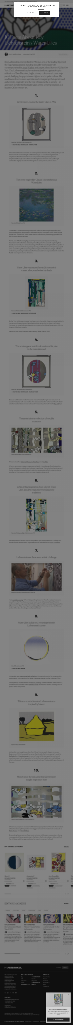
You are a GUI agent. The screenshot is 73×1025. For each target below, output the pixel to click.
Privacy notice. (41, 9)
